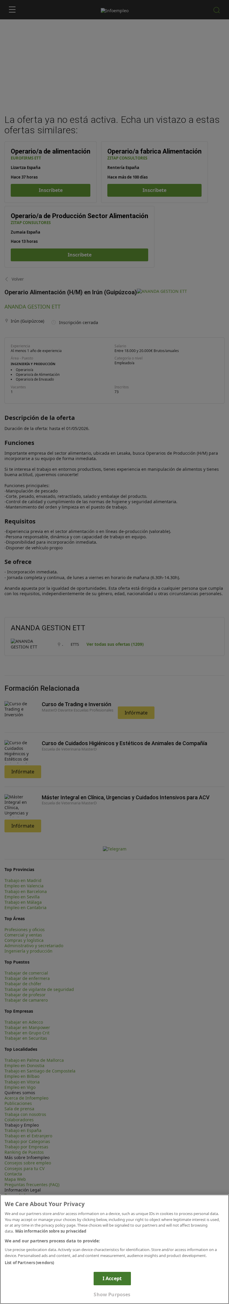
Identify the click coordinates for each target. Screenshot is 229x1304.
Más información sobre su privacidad (50, 1231)
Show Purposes (112, 1294)
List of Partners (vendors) (29, 1262)
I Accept (112, 1278)
